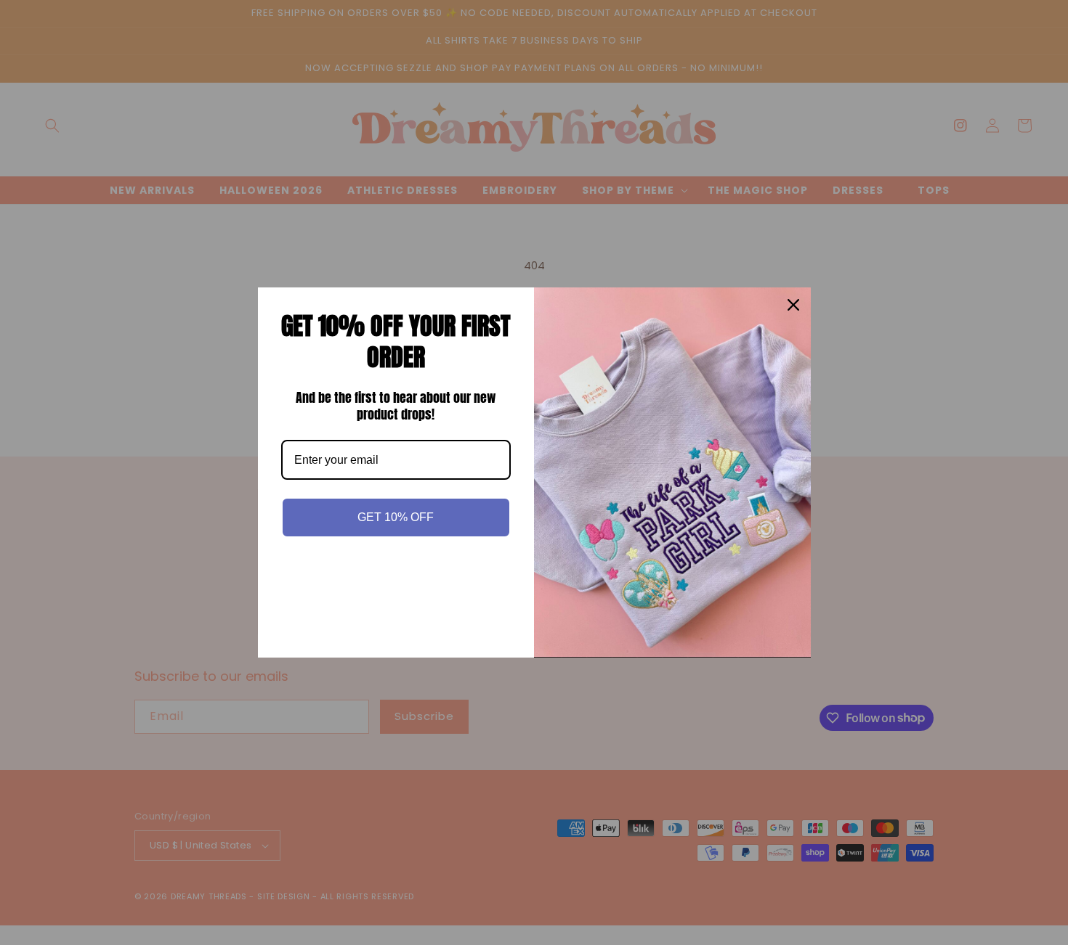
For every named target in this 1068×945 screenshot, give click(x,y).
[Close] (793, 304)
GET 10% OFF (395, 517)
